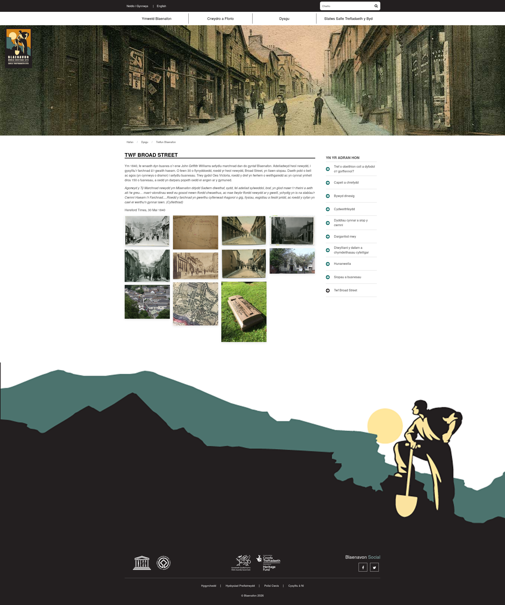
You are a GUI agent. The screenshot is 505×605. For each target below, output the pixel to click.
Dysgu (284, 18)
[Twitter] (374, 567)
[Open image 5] (147, 266)
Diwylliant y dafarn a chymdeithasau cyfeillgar (351, 250)
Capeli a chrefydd (346, 182)
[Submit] (375, 6)
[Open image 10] (195, 303)
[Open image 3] (244, 230)
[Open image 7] (244, 264)
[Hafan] (29, 48)
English (159, 6)
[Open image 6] (195, 266)
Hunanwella (342, 263)
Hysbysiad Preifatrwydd (240, 585)
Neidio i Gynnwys (137, 6)
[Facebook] (363, 567)
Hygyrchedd (208, 585)
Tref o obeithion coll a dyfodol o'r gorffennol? (354, 168)
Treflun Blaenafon (166, 142)
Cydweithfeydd (344, 209)
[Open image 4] (292, 230)
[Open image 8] (292, 261)
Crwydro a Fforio (220, 18)
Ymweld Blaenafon (156, 18)
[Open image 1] (147, 231)
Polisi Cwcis (271, 585)
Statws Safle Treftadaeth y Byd (348, 18)
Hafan (130, 142)
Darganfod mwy (345, 236)
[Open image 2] (195, 232)
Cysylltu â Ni (296, 585)
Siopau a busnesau (347, 277)
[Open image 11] (244, 312)
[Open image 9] (147, 302)
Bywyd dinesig (344, 195)
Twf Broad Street (345, 290)
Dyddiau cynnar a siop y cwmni (351, 222)
